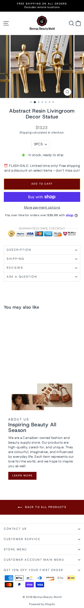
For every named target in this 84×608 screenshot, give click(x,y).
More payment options (42, 207)
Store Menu (15, 549)
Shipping (25, 133)
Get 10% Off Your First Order (33, 570)
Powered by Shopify (42, 604)
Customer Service (22, 539)
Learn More (22, 475)
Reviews (15, 268)
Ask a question (22, 277)
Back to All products (45, 507)
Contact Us (15, 529)
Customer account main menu (34, 560)
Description (19, 250)
